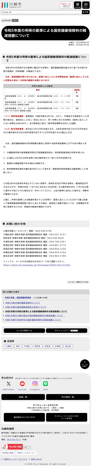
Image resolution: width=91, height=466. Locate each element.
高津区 (37, 346)
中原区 (27, 346)
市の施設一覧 (68, 397)
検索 (86, 12)
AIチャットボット (66, 330)
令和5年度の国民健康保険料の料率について (25, 307)
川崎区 (9, 346)
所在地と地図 (8, 453)
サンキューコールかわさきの (67, 417)
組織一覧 (23, 397)
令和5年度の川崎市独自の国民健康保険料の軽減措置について (35, 316)
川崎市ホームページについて (15, 459)
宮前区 (48, 346)
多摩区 (58, 346)
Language (77, 7)
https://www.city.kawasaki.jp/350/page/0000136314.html (36, 265)
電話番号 (24, 417)
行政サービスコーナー (26, 453)
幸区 (18, 346)
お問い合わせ (36, 459)
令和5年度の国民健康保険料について (22, 303)
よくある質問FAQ (24, 330)
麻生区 (68, 346)
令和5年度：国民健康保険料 (18, 298)
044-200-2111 (14, 439)
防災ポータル (66, 5)
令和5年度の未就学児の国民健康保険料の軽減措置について (33, 320)
